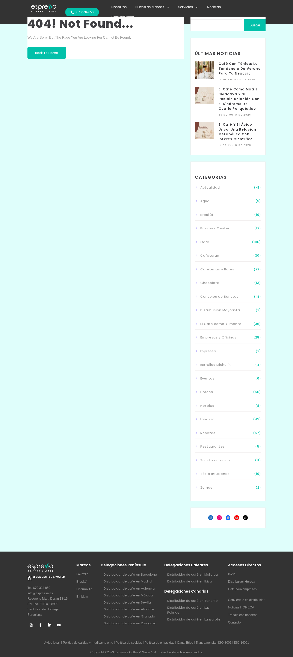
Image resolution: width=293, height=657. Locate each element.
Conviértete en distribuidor (246, 600)
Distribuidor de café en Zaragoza (130, 623)
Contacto (234, 622)
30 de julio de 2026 (235, 114)
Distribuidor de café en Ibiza (189, 581)
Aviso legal (52, 642)
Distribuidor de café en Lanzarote (194, 619)
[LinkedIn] (210, 517)
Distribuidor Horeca (241, 581)
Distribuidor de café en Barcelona (130, 574)
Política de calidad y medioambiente (88, 642)
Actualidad (210, 187)
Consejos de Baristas (219, 296)
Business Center (215, 228)
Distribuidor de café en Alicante (129, 609)
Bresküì (206, 214)
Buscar (254, 25)
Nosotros (119, 7)
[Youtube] (58, 625)
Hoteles (207, 405)
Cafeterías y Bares (217, 269)
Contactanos (122, 17)
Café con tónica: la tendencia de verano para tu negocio (240, 68)
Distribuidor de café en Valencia (129, 588)
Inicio (231, 574)
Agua (205, 201)
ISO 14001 (241, 642)
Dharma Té (84, 589)
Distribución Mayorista (220, 310)
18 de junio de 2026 (235, 145)
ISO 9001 (224, 642)
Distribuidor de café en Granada (129, 616)
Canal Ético (185, 642)
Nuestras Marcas (149, 7)
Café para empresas (242, 589)
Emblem (82, 596)
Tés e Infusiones (215, 473)
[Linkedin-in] (49, 625)
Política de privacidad (159, 642)
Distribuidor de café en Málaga (128, 595)
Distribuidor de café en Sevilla (127, 602)
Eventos (207, 378)
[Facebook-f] (40, 625)
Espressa (208, 351)
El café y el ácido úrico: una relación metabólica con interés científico (237, 131)
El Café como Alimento (221, 324)
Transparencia (206, 642)
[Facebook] (228, 517)
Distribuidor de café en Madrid (128, 581)
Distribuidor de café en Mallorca (192, 574)
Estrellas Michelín (215, 364)
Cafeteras (209, 255)
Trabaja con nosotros (242, 615)
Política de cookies (129, 642)
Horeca (206, 392)
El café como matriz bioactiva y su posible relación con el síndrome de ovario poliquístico (239, 99)
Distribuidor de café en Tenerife (192, 600)
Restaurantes (212, 446)
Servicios (185, 7)
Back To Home (46, 52)
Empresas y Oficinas (218, 337)
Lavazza (207, 419)
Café (204, 242)
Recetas (207, 433)
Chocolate (209, 282)
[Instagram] (219, 517)
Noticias (214, 7)
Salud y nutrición (215, 460)
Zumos (206, 487)
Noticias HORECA (241, 607)
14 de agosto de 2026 (237, 79)
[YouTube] (236, 517)
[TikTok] (245, 517)
